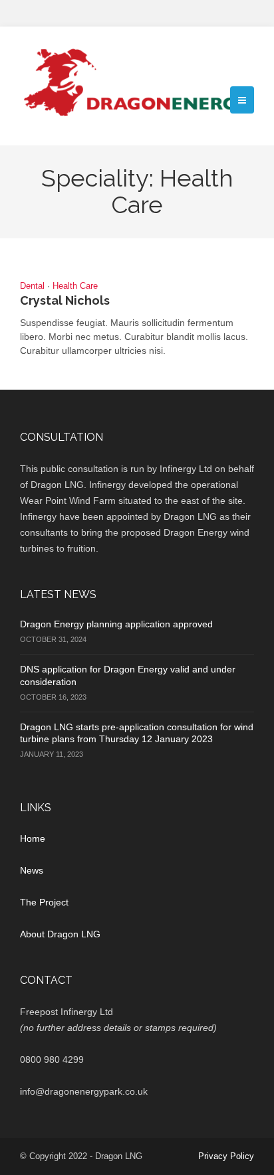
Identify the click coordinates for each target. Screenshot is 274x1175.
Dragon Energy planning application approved (116, 624)
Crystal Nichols (65, 300)
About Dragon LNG (60, 934)
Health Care (75, 286)
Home (32, 838)
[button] (242, 100)
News (31, 870)
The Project (44, 902)
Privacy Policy (226, 1156)
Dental (32, 286)
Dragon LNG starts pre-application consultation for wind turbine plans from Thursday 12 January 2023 (136, 733)
